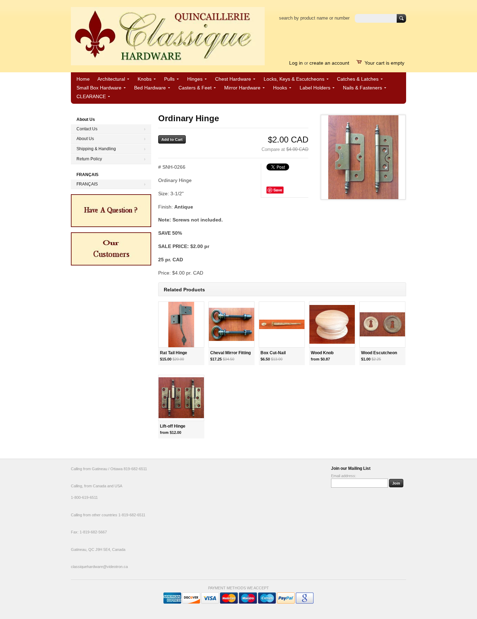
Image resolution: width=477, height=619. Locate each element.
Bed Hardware (150, 87)
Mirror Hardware (242, 87)
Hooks (280, 87)
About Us (85, 138)
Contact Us (86, 128)
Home (83, 79)
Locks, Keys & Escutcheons (294, 79)
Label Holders (315, 87)
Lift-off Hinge (172, 426)
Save (277, 189)
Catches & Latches (358, 79)
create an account (329, 63)
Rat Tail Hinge (173, 352)
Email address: (343, 476)
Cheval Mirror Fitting (230, 352)
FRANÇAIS (87, 184)
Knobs (145, 79)
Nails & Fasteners (362, 87)
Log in (296, 63)
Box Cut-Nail (273, 352)
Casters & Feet (195, 87)
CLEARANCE (91, 96)
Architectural (111, 79)
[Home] (168, 62)
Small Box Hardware (99, 87)
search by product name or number (314, 18)
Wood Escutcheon (379, 352)
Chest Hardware (233, 79)
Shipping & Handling (96, 148)
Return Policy (89, 158)
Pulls (169, 79)
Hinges (195, 79)
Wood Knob (322, 352)
